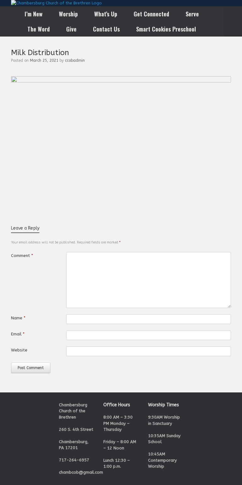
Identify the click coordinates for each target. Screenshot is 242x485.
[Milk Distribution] (121, 81)
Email (18, 334)
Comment (22, 255)
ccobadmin (75, 60)
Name (18, 318)
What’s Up (105, 14)
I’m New (34, 14)
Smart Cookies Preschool (166, 29)
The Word (38, 29)
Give (71, 29)
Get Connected (151, 14)
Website (19, 350)
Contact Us (106, 29)
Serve (192, 14)
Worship (68, 14)
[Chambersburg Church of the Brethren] (56, 3)
